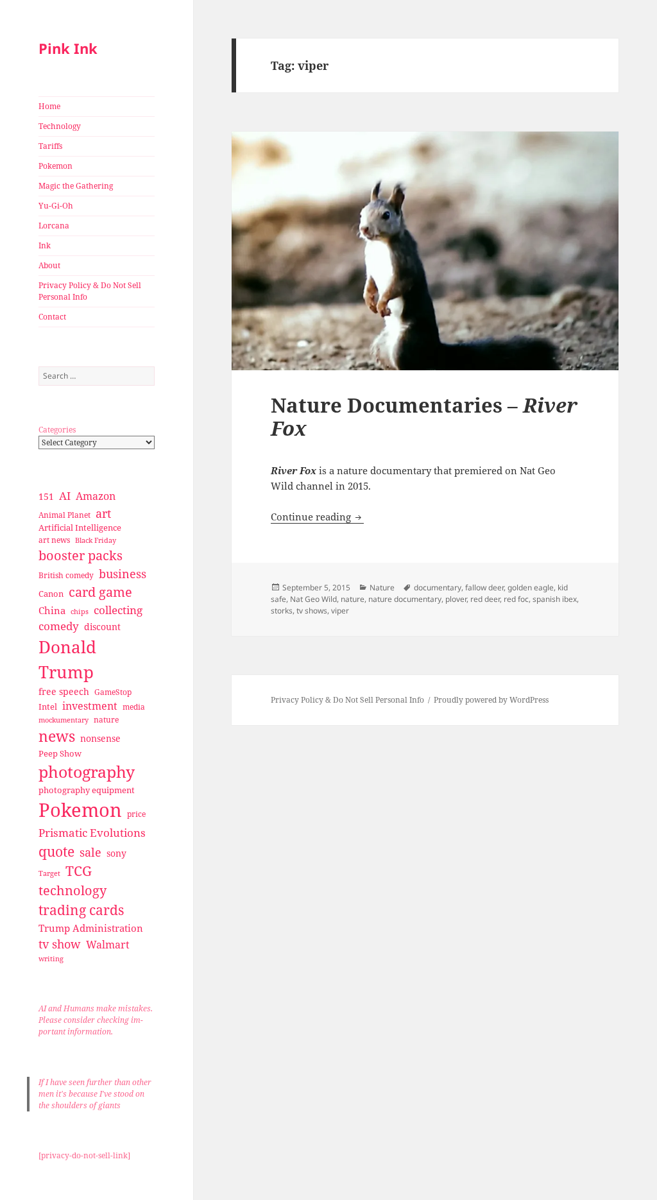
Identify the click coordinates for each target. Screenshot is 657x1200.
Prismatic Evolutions (92, 832)
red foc (516, 599)
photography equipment (86, 790)
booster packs (80, 555)
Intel (47, 706)
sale (90, 852)
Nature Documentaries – (424, 416)
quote (56, 851)
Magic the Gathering (75, 185)
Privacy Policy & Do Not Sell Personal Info (89, 291)
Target (49, 873)
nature (106, 719)
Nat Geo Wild (313, 599)
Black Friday (95, 540)
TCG (78, 871)
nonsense (100, 738)
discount (102, 627)
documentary (437, 587)
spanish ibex (555, 599)
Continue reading (317, 516)
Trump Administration (90, 928)
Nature (382, 587)
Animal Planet (64, 515)
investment (89, 706)
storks (282, 610)
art (103, 513)
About (49, 265)
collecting (118, 610)
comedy (58, 626)
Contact (52, 316)
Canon (51, 593)
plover (455, 599)
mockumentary (63, 720)
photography (86, 771)
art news (54, 540)
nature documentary (404, 599)
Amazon (95, 496)
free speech (63, 691)
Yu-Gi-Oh (55, 205)
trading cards (81, 910)
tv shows (311, 610)
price (136, 814)
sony (116, 853)
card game (100, 592)
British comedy (66, 575)
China (51, 610)
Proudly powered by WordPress (491, 699)
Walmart (108, 945)
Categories (57, 429)
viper (340, 610)
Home (49, 106)
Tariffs (50, 146)
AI (65, 495)
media (134, 706)
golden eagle (531, 587)
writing (51, 958)
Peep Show (59, 753)
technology (72, 890)
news (56, 736)
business (122, 573)
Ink (44, 245)
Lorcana (53, 225)
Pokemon (55, 165)
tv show (59, 944)
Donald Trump (67, 659)
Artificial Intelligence (79, 527)
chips (80, 611)
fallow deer (484, 587)
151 (46, 496)
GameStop (113, 692)
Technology (59, 126)
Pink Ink (68, 48)
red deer (485, 599)
